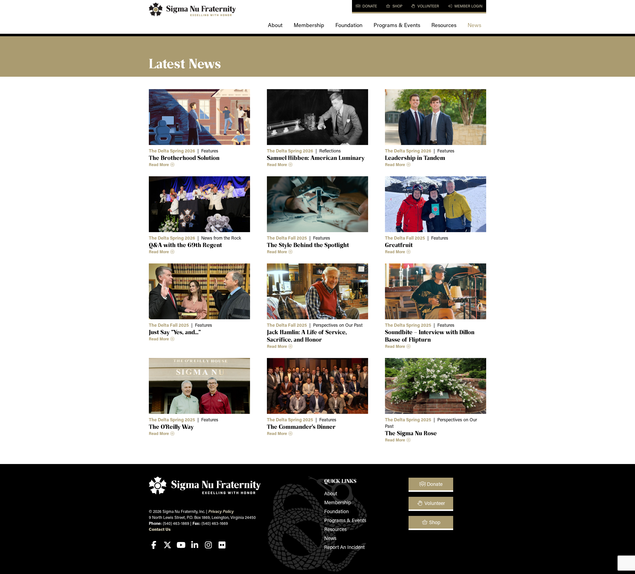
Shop (396, 5)
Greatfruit (399, 244)
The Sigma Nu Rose (411, 433)
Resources (443, 25)
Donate (369, 5)
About (275, 25)
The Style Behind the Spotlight (308, 244)
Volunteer (427, 5)
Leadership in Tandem (415, 157)
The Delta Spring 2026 (172, 151)
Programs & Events (397, 25)
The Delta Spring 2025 (408, 325)
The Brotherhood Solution (184, 157)
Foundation (348, 25)
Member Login (467, 5)
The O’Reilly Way (171, 426)
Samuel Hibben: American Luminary (316, 157)
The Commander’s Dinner (301, 426)
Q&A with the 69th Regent (185, 244)
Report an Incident (344, 547)
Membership (309, 25)
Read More (159, 164)
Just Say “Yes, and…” (175, 331)
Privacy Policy (221, 511)
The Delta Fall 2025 (287, 238)
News (474, 25)
